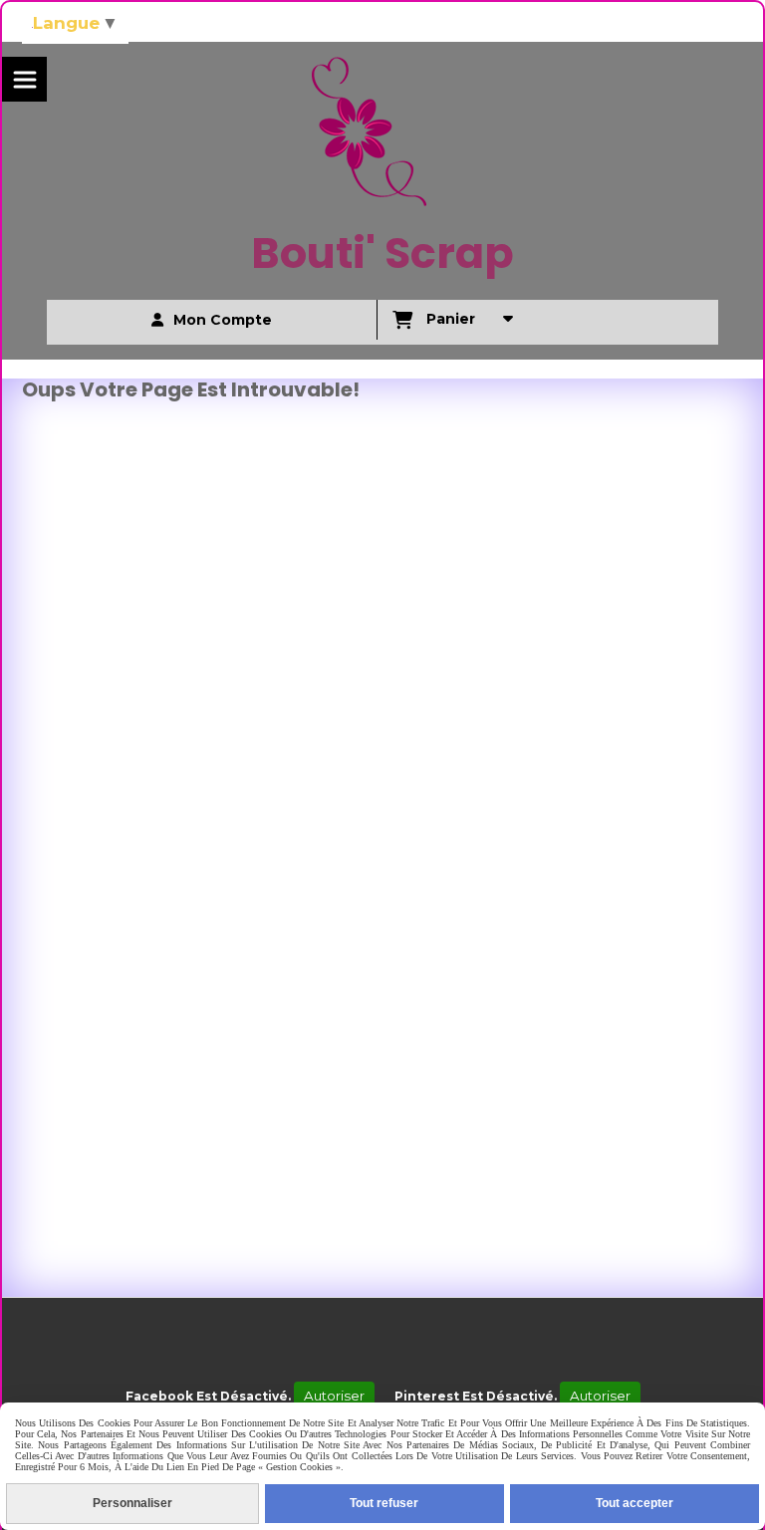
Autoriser (334, 1395)
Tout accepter (634, 1503)
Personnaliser (132, 1503)
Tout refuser (384, 1503)
